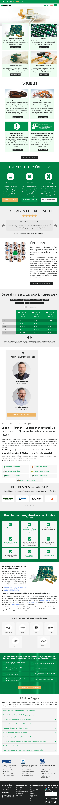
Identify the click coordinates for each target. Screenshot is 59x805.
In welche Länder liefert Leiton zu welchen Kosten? (17, 724)
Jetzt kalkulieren (15, 47)
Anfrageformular (14, 604)
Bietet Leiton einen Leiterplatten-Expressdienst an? (16, 746)
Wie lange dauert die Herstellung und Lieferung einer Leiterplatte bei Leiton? (24, 741)
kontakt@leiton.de (9, 795)
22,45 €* (22, 326)
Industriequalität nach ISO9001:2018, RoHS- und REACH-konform (15, 588)
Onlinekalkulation (45, 600)
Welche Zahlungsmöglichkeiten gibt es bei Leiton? (17, 737)
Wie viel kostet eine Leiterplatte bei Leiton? (15, 732)
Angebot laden (20, 793)
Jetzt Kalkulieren (10, 200)
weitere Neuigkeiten (30, 157)
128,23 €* (51, 320)
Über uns (32, 788)
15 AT (31, 303)
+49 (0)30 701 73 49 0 (8, 797)
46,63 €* (36, 323)
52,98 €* (22, 320)
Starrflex (27, 300)
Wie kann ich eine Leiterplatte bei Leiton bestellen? (17, 719)
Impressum (33, 801)
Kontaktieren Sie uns (29, 200)
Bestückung (19, 795)
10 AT (17, 303)
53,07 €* (50, 326)
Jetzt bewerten (51, 794)
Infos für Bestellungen (22, 792)
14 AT (27, 303)
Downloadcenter (48, 200)
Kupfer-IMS (39, 300)
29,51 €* (22, 323)
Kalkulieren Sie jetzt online (29, 687)
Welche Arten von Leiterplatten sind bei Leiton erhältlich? (19, 710)
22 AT (41, 303)
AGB (31, 797)
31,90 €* (50, 329)
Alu (33, 300)
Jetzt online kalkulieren (21, 415)
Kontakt (32, 793)
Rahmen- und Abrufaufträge (11, 590)
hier (38, 609)
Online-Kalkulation (21, 788)
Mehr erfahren (43, 47)
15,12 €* (22, 329)
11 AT (22, 303)
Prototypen (14, 300)
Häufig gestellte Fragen (34, 790)
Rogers (46, 300)
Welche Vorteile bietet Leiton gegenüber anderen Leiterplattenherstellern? (23, 750)
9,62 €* (22, 333)
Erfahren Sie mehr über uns (41, 284)
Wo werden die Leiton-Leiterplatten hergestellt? (16, 728)
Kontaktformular (33, 602)
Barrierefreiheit (34, 799)
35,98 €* (36, 326)
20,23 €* (50, 333)
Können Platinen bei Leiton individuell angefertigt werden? (19, 715)
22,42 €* (36, 329)
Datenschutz (33, 795)
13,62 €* (36, 333)
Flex (21, 300)
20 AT (36, 303)
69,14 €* (50, 323)
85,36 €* (36, 320)
